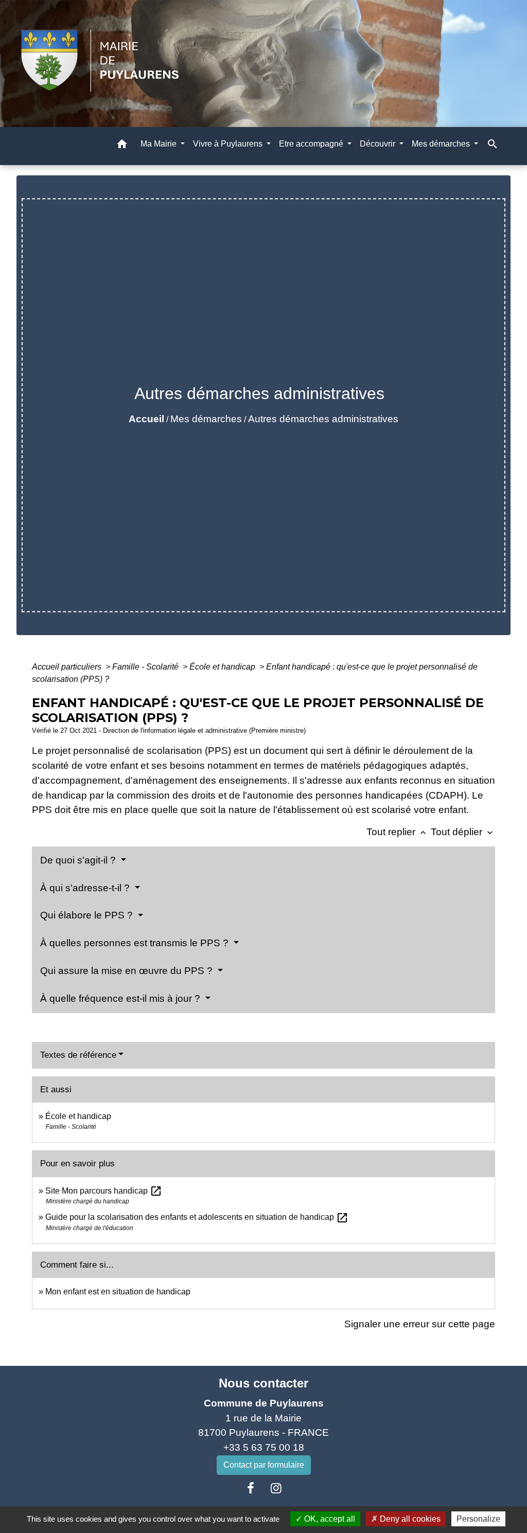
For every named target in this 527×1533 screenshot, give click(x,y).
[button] (122, 146)
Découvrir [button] (378, 143)
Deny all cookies (409, 1518)
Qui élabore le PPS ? (87, 915)
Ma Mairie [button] (159, 143)
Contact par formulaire (263, 1464)
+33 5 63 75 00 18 (263, 1447)
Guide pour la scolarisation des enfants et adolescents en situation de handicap (196, 1217)
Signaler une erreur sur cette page (419, 1324)
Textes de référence (78, 1055)
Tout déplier (463, 831)
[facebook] (250, 1488)
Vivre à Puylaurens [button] (229, 143)
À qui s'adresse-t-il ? (86, 887)
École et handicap (223, 666)
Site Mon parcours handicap (103, 1190)
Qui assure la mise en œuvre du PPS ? (127, 970)
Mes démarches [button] (442, 143)
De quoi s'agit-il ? (79, 860)
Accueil (146, 418)
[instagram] (276, 1488)
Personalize (478, 1518)
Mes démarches (206, 418)
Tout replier (397, 831)
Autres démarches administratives (323, 418)
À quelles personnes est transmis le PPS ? (135, 942)
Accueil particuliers (67, 666)
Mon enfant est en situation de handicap (117, 1291)
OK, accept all (328, 1518)
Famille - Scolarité (146, 666)
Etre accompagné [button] (312, 143)
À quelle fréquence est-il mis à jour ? (121, 998)
